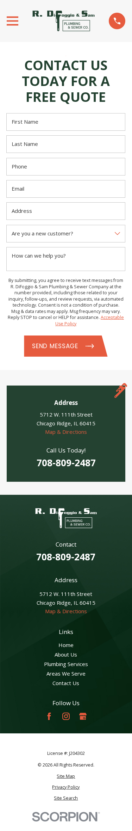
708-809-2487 (65, 462)
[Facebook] (49, 716)
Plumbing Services (66, 663)
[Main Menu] (12, 21)
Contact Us (65, 683)
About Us (66, 654)
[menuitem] (66, 776)
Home (66, 644)
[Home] (63, 21)
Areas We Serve (66, 673)
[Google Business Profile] (83, 716)
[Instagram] (66, 716)
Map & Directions (66, 432)
